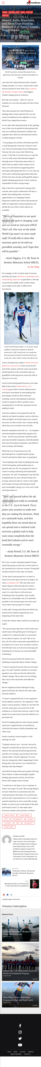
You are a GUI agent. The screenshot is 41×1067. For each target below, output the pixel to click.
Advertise (31, 1051)
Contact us (27, 1054)
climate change (24, 815)
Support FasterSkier (16, 1054)
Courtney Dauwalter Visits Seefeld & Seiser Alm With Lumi (19, 932)
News (17, 12)
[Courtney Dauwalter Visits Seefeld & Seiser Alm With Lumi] (20, 929)
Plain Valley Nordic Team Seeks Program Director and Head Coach (18, 998)
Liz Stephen (7, 823)
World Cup (5, 15)
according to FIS (12, 583)
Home (9, 1051)
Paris (17, 823)
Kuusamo (30, 819)
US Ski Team (29, 12)
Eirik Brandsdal (17, 819)
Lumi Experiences (33, 939)
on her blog (33, 266)
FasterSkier (35, 979)
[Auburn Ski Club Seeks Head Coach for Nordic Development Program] (20, 962)
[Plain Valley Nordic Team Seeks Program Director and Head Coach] (20, 994)
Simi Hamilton (28, 823)
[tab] (4, 895)
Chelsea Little (6, 35)
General (4, 12)
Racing (23, 12)
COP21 (6, 819)
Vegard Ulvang (8, 827)
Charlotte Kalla (9, 815)
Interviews (12, 12)
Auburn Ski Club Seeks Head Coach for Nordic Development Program (20, 972)
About (15, 1051)
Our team (22, 1051)
